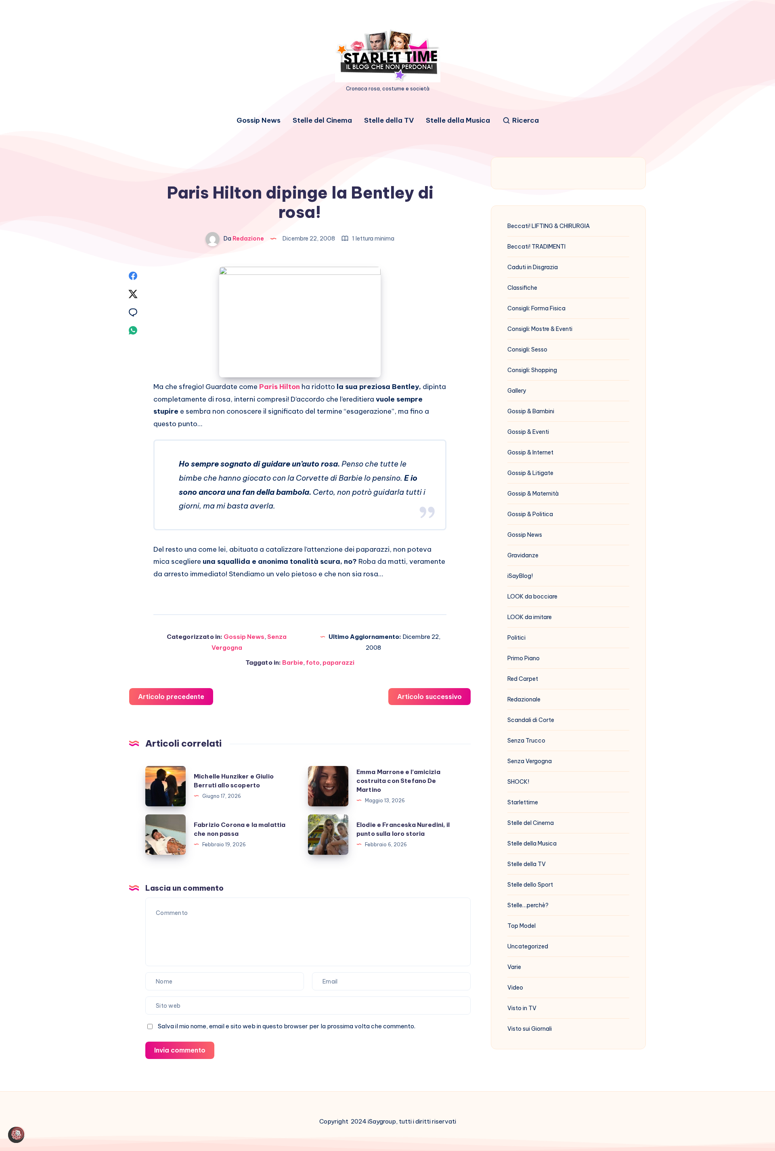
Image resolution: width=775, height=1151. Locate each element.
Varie (514, 967)
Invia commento (179, 1050)
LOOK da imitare (529, 617)
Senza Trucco (526, 740)
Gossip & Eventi (528, 431)
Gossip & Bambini (530, 411)
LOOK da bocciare (532, 596)
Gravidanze (522, 555)
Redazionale (523, 699)
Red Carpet (522, 678)
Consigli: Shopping (532, 370)
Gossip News (259, 120)
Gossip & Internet (530, 452)
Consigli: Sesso (527, 349)
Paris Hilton (279, 386)
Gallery (516, 390)
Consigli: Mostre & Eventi (539, 329)
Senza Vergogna (529, 761)
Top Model (521, 925)
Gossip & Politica (530, 514)
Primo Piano (523, 658)
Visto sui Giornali (529, 1028)
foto (313, 662)
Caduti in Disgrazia (532, 267)
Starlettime (522, 802)
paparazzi (338, 662)
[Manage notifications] (17, 1133)
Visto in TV (521, 1008)
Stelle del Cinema (322, 120)
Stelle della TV (389, 120)
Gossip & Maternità (533, 493)
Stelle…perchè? (528, 905)
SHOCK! (518, 781)
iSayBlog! (520, 576)
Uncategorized (527, 946)
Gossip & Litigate (530, 473)
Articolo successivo (429, 697)
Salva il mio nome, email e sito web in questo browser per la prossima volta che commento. (286, 1026)
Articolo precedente (171, 697)
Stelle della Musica (458, 120)
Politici (516, 637)
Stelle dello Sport (530, 884)
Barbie (292, 662)
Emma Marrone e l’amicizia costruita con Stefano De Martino (398, 780)
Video (515, 987)
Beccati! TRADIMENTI (536, 246)
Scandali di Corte (530, 720)
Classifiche (522, 287)
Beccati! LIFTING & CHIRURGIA (548, 226)
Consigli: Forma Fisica (536, 308)
